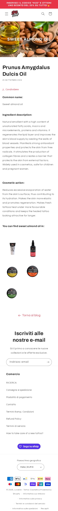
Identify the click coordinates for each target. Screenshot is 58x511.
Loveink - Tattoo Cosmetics (27, 490)
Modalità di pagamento (19, 397)
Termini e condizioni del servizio (30, 504)
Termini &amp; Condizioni (20, 412)
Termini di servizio (16, 426)
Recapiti (45, 508)
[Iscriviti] (48, 362)
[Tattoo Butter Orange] (32, 281)
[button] (6, 13)
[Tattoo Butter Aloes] (11, 302)
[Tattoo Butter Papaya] (12, 281)
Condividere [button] (12, 89)
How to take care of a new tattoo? (24, 433)
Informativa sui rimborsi (34, 494)
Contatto (11, 404)
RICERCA (11, 383)
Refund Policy (13, 419)
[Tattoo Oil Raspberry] (32, 259)
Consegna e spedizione (19, 390)
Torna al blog (31, 315)
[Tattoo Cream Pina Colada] (12, 259)
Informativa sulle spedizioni (25, 508)
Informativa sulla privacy (30, 499)
